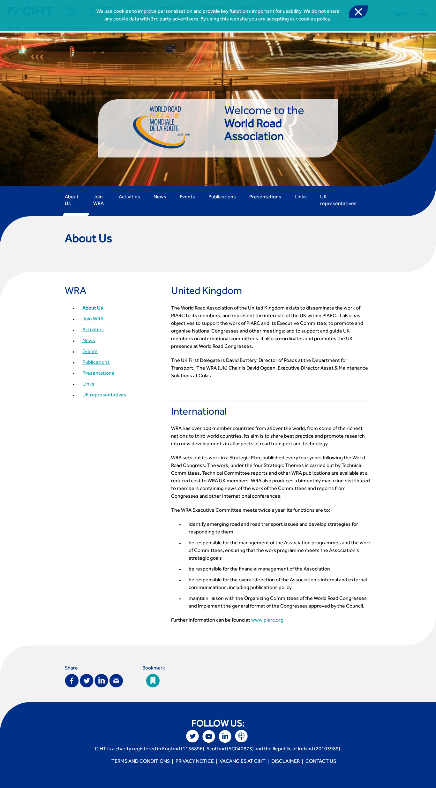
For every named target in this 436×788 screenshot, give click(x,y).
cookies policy (314, 19)
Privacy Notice (195, 761)
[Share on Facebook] (72, 680)
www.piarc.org (267, 620)
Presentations (265, 197)
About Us (72, 201)
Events (187, 197)
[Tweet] (87, 680)
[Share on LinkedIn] (101, 680)
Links (301, 197)
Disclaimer (285, 761)
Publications (222, 197)
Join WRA (98, 201)
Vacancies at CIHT (243, 761)
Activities (129, 197)
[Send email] (116, 680)
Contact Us (320, 761)
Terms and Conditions (140, 761)
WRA (75, 292)
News (160, 197)
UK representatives (338, 201)
